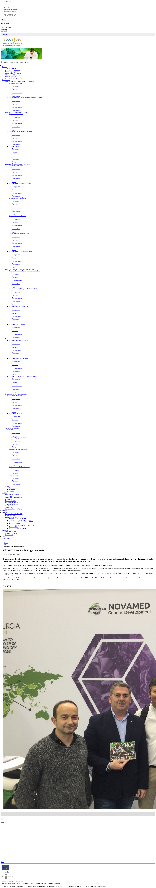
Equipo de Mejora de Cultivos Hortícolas (20, 251)
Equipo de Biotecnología (16, 165)
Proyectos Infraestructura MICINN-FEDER (21, 525)
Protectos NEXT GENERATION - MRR (21, 520)
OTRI (7, 486)
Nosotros (4, 67)
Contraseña (4, 29)
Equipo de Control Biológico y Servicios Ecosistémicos (24, 376)
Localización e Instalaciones (13, 70)
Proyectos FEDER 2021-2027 (13, 514)
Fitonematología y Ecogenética (17, 438)
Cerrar (2, 862)
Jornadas (4, 510)
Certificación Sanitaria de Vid (13, 497)
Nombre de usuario (6, 27)
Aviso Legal (11, 883)
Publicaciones (16, 96)
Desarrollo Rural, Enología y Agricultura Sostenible (20, 269)
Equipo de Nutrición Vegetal (17, 324)
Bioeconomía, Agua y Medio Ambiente (16, 112)
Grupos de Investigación (12, 428)
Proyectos (15, 89)
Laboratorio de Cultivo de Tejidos (18, 449)
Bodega (11, 429)
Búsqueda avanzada (10, 11)
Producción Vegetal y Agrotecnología (16, 394)
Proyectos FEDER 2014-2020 (17, 518)
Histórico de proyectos (11, 517)
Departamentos (6, 80)
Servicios (4, 493)
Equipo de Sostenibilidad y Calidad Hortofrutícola (23, 289)
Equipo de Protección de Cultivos (18, 340)
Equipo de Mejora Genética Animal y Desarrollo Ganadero (25, 97)
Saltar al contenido (6, 1)
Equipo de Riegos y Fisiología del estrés (20, 131)
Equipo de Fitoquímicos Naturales (18, 358)
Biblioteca (12, 489)
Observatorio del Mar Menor (13, 75)
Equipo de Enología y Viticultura (18, 306)
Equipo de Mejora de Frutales (17, 216)
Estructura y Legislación (12, 72)
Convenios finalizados (11, 533)
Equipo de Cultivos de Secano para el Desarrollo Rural (24, 271)
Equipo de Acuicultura (15, 83)
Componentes (16, 86)
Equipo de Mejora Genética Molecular (20, 183)
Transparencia (6, 540)
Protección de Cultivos (11, 339)
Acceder (3, 31)
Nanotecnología (13, 475)
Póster (14, 130)
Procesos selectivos (10, 76)
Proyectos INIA (13, 527)
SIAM (7, 506)
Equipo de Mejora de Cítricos (17, 198)
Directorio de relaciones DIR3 (13, 73)
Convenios (5, 530)
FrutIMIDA (8, 499)
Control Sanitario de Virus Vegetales (19, 467)
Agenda (4, 536)
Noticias (6, 544)
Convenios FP (9, 535)
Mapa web (4, 883)
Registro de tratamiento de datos (25, 883)
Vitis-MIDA (8, 507)
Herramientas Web (10, 501)
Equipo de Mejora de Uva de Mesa (19, 233)
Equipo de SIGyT (14, 146)
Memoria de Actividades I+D (13, 78)
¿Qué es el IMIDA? (11, 68)
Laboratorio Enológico (11, 502)
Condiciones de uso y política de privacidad (47, 883)
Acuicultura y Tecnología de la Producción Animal (19, 81)
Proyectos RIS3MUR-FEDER (17, 528)
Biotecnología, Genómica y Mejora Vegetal (17, 164)
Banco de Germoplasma (12, 494)
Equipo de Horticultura (15, 413)
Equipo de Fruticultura (15, 395)
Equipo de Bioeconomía (16, 114)
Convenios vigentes (10, 531)
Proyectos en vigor (10, 515)
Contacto (11, 491)
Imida (6, 543)
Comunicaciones (17, 93)
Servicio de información (12, 504)
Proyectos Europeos (14, 523)
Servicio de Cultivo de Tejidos (13, 509)
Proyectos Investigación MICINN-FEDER (21, 522)
